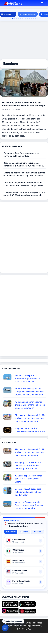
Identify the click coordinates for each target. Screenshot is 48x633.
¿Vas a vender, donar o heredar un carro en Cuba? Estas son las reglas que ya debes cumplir (24, 184)
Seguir (25, 532)
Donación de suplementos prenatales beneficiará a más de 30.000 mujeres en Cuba (23, 164)
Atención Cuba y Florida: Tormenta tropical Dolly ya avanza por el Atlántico (27, 378)
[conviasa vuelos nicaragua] (8, 504)
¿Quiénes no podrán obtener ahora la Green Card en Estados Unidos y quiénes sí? (30, 405)
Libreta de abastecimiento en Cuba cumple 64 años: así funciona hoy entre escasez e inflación (24, 174)
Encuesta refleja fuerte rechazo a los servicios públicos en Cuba (21, 154)
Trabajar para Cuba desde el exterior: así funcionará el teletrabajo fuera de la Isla (28, 465)
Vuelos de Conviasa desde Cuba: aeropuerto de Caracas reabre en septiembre (29, 505)
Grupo (39, 532)
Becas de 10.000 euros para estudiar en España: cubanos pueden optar (28, 492)
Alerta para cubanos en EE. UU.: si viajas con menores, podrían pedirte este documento (30, 418)
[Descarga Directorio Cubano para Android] (27, 605)
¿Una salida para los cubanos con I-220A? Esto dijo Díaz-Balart (28, 478)
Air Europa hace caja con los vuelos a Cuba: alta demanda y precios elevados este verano (29, 391)
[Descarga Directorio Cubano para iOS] (10, 605)
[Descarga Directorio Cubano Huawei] (27, 612)
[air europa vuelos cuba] (8, 390)
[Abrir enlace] (8, 377)
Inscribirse (12, 532)
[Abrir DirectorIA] (5, 627)
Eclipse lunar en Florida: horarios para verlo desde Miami (30, 430)
